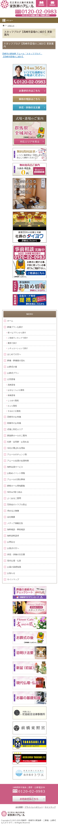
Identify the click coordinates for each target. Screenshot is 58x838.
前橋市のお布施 (14, 423)
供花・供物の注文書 (16, 554)
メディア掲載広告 (15, 523)
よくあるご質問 (14, 498)
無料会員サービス (15, 467)
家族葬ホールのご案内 (17, 435)
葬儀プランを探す (15, 327)
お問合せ (11, 542)
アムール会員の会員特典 (18, 461)
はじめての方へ (14, 354)
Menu (29, 20)
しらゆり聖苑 (13, 400)
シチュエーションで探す (18, 348)
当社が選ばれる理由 (16, 448)
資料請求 (41, 3)
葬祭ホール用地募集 (16, 486)
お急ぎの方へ (13, 548)
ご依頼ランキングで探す (18, 338)
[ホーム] (3, 25)
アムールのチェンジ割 (17, 454)
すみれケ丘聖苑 (14, 411)
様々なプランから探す (17, 333)
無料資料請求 (13, 536)
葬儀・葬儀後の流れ (16, 360)
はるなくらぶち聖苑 (16, 390)
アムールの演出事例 (16, 479)
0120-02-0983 (36, 13)
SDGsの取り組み (14, 492)
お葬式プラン (13, 373)
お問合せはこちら (29, 799)
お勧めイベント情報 (16, 473)
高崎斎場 (11, 385)
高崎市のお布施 (14, 417)
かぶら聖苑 (12, 406)
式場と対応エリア (15, 429)
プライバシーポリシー (34, 807)
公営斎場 (11, 379)
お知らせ (11, 573)
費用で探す (12, 343)
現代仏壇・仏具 (14, 561)
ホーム (10, 321)
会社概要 (11, 517)
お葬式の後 (12, 367)
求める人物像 (13, 511)
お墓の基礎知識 (14, 567)
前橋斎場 (11, 395)
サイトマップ (13, 579)
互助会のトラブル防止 (17, 504)
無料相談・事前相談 (16, 529)
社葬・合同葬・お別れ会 (18, 442)
